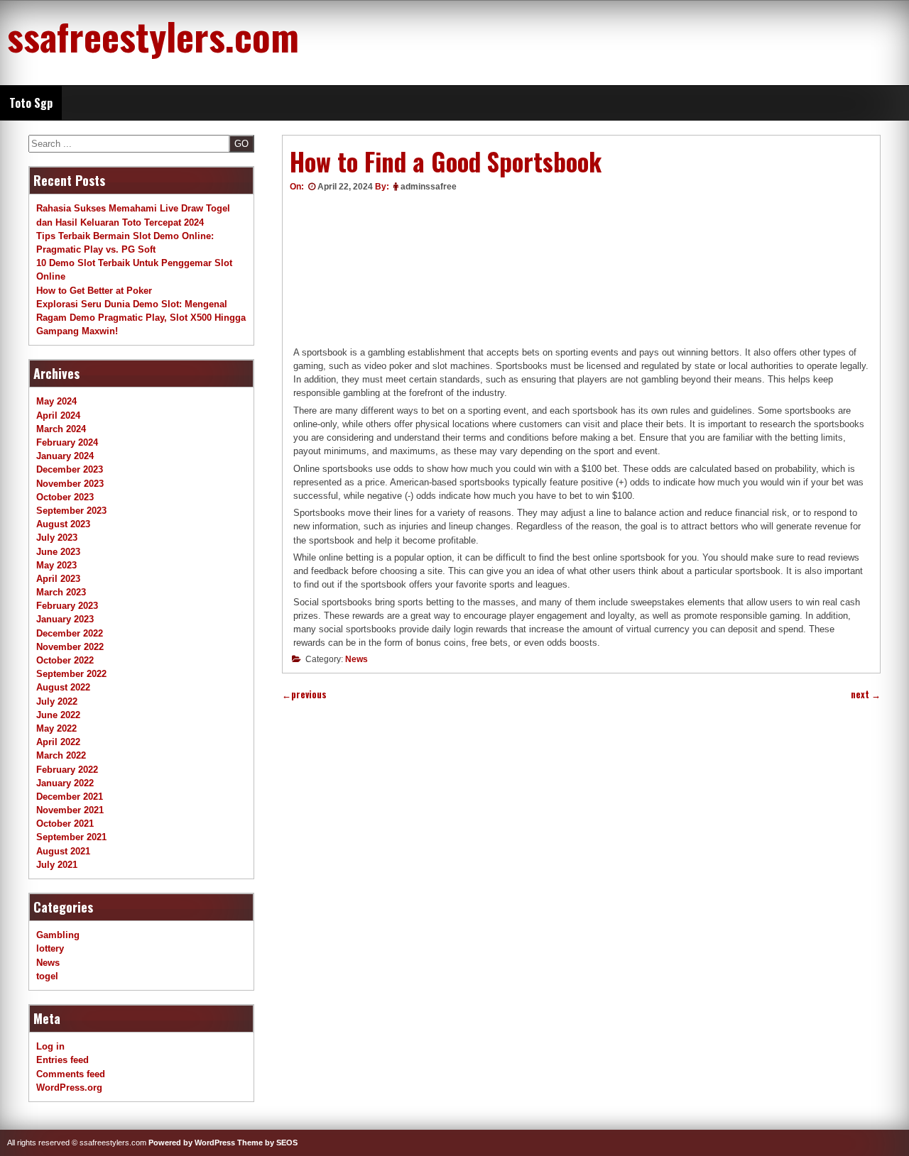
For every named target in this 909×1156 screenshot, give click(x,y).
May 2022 (56, 728)
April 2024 (58, 415)
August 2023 (63, 524)
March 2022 (61, 755)
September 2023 (71, 510)
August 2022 (63, 687)
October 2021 (65, 823)
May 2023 (56, 565)
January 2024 (65, 456)
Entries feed (62, 1060)
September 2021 (71, 837)
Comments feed (70, 1074)
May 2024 (56, 401)
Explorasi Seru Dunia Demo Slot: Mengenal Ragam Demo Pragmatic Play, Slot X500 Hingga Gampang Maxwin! (141, 317)
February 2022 (67, 769)
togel (47, 976)
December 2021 (69, 796)
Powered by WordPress (191, 1142)
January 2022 (65, 783)
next (866, 694)
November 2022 (70, 647)
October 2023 (65, 497)
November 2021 (70, 810)
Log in (50, 1046)
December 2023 (69, 469)
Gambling (58, 935)
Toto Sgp (31, 102)
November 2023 (70, 483)
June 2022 (58, 715)
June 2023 (58, 551)
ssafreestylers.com (153, 35)
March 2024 (61, 429)
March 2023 (61, 592)
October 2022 (65, 660)
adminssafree (429, 187)
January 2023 (65, 619)
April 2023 (58, 578)
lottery (50, 948)
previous (304, 694)
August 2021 (63, 851)
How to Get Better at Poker (94, 290)
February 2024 (67, 442)
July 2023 (56, 537)
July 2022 (56, 701)
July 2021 (56, 864)
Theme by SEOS (267, 1142)
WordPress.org (69, 1087)
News (356, 659)
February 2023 (67, 605)
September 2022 (71, 673)
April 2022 (58, 742)
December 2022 (69, 633)
